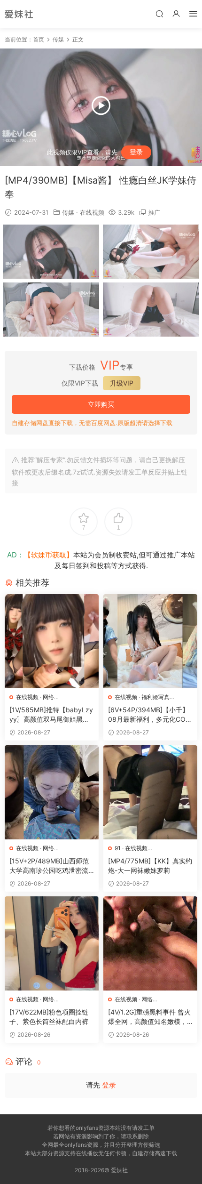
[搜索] (159, 13)
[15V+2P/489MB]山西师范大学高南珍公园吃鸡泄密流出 (49, 866)
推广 (154, 212)
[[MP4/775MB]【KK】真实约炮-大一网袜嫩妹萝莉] (150, 792)
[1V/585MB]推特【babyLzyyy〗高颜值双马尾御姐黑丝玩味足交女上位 (51, 715)
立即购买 (101, 404)
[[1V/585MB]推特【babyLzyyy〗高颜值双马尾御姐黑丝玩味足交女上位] (52, 641)
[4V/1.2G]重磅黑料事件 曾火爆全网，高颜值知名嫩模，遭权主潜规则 (149, 1017)
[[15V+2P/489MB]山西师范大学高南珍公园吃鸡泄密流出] (52, 792)
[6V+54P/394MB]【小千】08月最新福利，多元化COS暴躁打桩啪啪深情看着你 (149, 715)
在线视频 (92, 212)
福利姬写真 (155, 697)
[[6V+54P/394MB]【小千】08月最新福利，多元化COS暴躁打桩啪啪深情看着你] (150, 641)
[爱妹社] (19, 14)
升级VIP (121, 383)
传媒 (68, 212)
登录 (136, 152)
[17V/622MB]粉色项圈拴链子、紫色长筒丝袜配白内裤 (48, 1016)
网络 (48, 697)
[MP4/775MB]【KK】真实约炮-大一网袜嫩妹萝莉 (150, 865)
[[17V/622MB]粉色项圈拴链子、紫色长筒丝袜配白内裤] (52, 943)
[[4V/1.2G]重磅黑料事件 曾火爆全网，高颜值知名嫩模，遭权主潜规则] (150, 943)
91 (118, 848)
